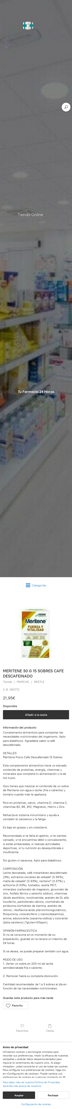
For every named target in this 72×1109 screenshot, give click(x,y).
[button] (15, 1005)
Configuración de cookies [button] (36, 1104)
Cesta (50, 1030)
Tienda (7, 682)
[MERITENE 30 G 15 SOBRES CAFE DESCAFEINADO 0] (36, 630)
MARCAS (23, 682)
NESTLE (39, 682)
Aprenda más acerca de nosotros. (22, 1086)
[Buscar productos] (66, 107)
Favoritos (22, 1030)
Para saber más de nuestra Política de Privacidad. (31, 1082)
